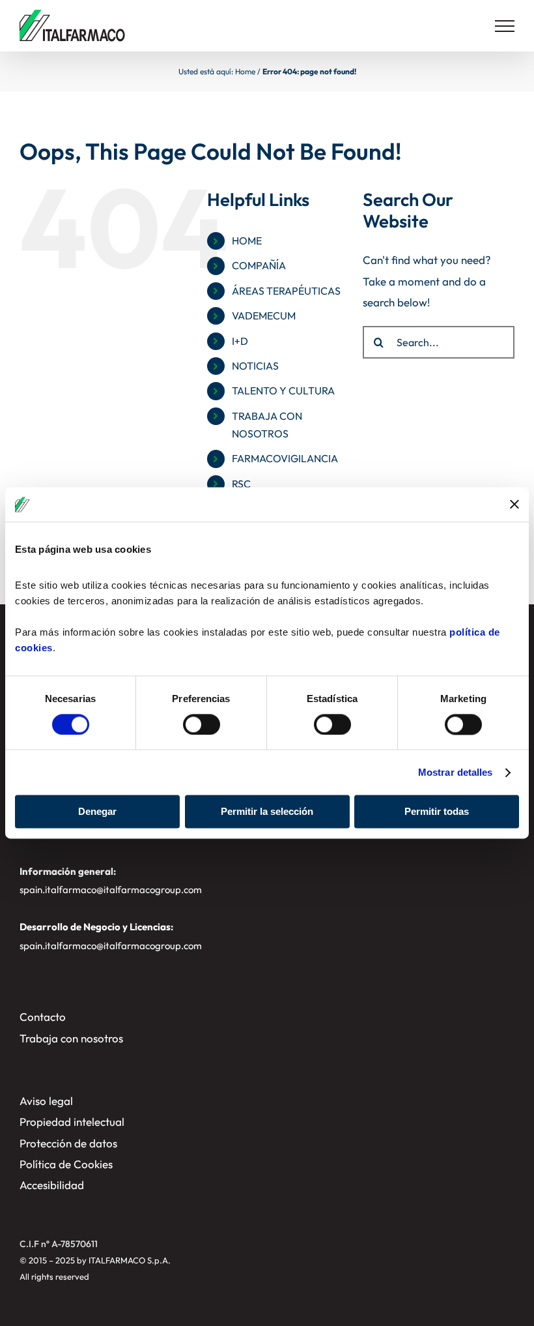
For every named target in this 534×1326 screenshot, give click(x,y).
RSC (241, 483)
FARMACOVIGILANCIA (285, 458)
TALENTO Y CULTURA (283, 390)
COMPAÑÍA (259, 265)
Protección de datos (68, 1143)
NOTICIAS (255, 365)
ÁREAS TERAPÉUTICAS (286, 290)
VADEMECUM (264, 315)
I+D (240, 340)
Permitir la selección (267, 812)
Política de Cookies (66, 1164)
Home (245, 71)
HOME (247, 240)
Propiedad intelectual (72, 1121)
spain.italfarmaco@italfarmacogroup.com (111, 889)
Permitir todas (436, 812)
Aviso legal (46, 1101)
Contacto (43, 1017)
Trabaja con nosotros (71, 1038)
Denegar (97, 812)
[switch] (201, 724)
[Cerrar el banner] (514, 504)
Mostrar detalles (455, 772)
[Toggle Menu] (505, 26)
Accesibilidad (52, 1185)
